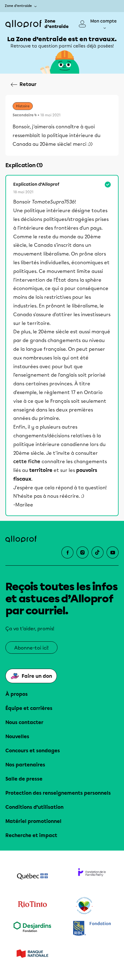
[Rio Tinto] (32, 906)
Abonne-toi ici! (31, 648)
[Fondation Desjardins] (32, 929)
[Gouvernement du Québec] (32, 877)
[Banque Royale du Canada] (92, 929)
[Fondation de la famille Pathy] (92, 877)
